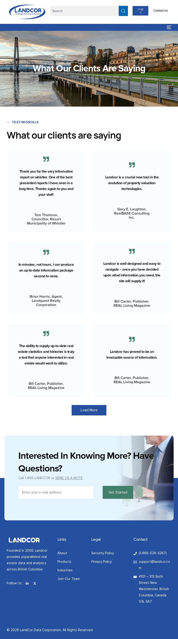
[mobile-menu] (167, 27)
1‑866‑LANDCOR (37, 478)
